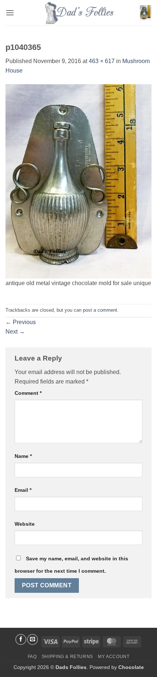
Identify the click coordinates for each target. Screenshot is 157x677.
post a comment (100, 310)
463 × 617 (102, 61)
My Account (113, 656)
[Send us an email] (32, 639)
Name (23, 456)
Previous (20, 322)
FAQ (32, 656)
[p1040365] (78, 181)
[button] (9, 13)
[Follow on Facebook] (20, 639)
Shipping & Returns (67, 656)
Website (25, 524)
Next (15, 331)
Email (23, 490)
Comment (28, 393)
